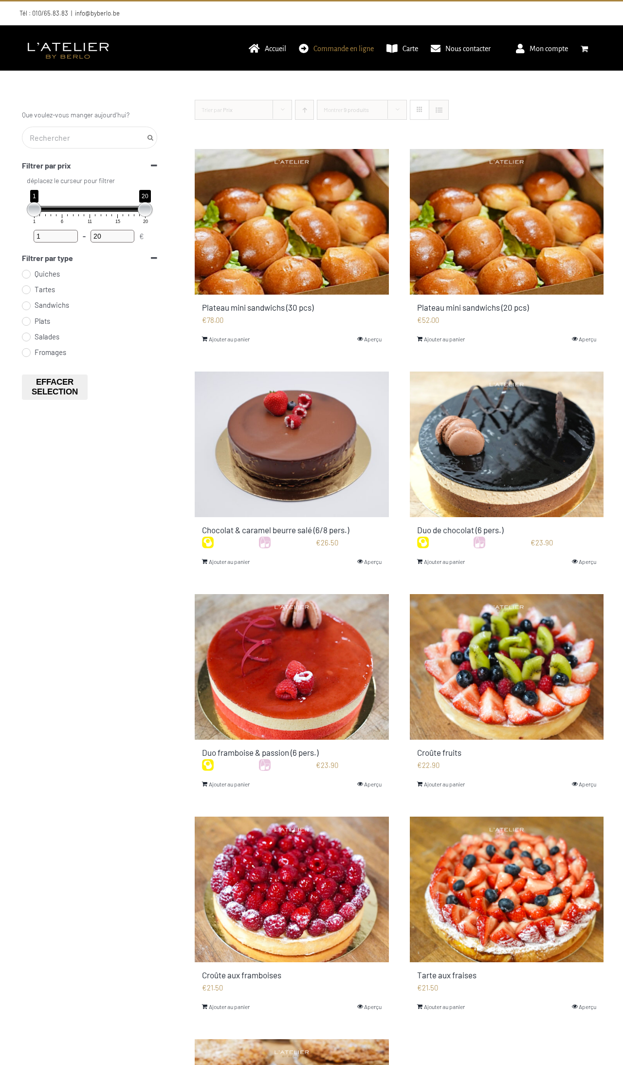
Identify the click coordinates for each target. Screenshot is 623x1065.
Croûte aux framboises (241, 975)
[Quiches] (26, 274)
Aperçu (373, 339)
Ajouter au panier (229, 339)
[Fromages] (26, 352)
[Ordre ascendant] (304, 110)
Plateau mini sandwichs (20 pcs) (473, 307)
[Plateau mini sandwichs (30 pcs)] (292, 222)
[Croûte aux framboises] (292, 889)
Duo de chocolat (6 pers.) (460, 530)
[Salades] (26, 336)
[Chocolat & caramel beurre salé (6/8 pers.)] (292, 444)
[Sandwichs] (26, 305)
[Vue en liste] (438, 109)
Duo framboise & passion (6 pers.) (260, 752)
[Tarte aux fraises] (507, 889)
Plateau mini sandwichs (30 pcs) (257, 307)
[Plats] (26, 321)
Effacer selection (55, 386)
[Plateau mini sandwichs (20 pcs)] (507, 222)
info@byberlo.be (97, 13)
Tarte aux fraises (446, 975)
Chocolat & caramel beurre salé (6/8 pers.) (275, 530)
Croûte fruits (439, 752)
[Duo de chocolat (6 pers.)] (507, 444)
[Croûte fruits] (507, 667)
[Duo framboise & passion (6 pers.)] (292, 667)
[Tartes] (26, 289)
